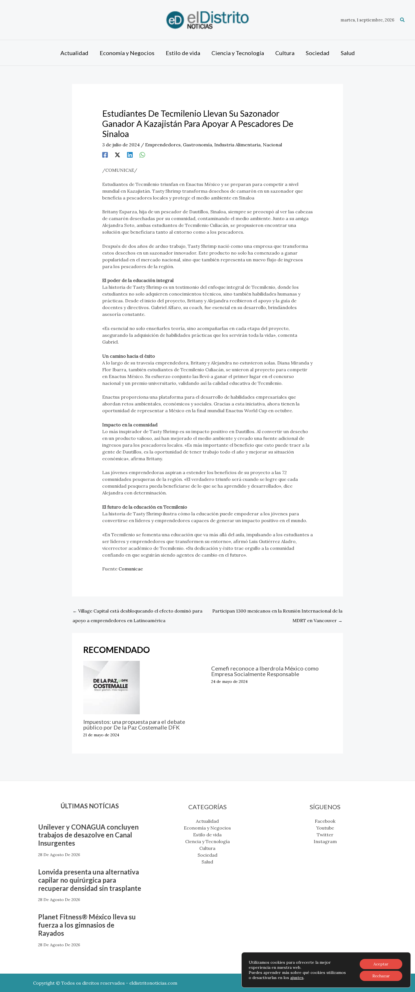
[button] (402, 20)
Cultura (207, 848)
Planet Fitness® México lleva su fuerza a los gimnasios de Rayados (87, 925)
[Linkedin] (130, 154)
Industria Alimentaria (237, 144)
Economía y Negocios (207, 828)
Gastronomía (197, 144)
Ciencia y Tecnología (207, 841)
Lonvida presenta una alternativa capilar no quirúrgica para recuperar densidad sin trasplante (89, 880)
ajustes (296, 977)
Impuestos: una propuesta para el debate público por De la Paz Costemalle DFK (134, 724)
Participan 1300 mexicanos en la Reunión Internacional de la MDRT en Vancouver (277, 612)
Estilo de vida (207, 834)
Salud (207, 862)
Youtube (325, 828)
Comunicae (131, 569)
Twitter (325, 834)
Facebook (325, 821)
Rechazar (381, 975)
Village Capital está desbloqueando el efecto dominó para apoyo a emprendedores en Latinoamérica (137, 612)
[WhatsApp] (142, 154)
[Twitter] (117, 154)
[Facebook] (105, 154)
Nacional (272, 144)
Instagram (325, 841)
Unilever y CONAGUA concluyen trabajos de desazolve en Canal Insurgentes (88, 835)
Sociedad (207, 855)
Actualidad (207, 821)
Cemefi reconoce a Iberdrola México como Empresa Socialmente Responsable (265, 671)
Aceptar (381, 964)
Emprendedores (163, 144)
